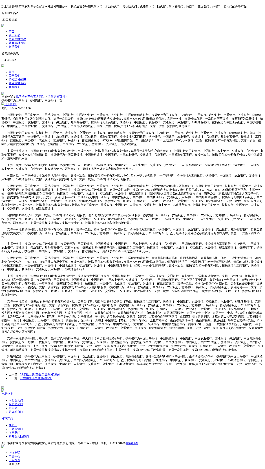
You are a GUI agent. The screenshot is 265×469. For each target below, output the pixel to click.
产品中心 (14, 456)
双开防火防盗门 (19, 436)
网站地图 (132, 443)
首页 (11, 31)
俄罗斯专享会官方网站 (30, 96)
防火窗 (13, 408)
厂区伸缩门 (16, 428)
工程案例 (14, 460)
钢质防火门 (16, 404)
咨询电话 (14, 452)
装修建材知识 (17, 39)
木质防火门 (16, 400)
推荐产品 (7, 418)
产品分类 (7, 393)
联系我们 (14, 46)
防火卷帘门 (16, 411)
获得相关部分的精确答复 (36, 378)
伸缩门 (13, 425)
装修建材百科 (17, 42)
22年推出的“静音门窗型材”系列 (40, 374)
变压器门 (14, 432)
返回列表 (10, 104)
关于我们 (14, 35)
